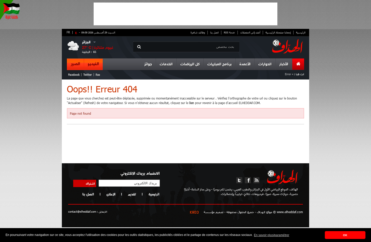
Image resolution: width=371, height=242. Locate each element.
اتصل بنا (214, 32)
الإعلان (110, 194)
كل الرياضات (190, 64)
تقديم (132, 194)
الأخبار (283, 64)
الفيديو (93, 64)
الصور (75, 64)
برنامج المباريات (219, 64)
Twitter (87, 74)
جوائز (148, 64)
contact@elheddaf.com (82, 211)
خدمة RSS (229, 32)
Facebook (74, 74)
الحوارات (265, 64)
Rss (98, 74)
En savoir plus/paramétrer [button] (271, 235)
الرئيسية (300, 32)
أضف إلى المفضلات (250, 32)
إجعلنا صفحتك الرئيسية (278, 32)
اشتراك (90, 183)
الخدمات (166, 64)
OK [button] (345, 235)
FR (68, 32)
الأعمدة (245, 64)
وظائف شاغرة (198, 32)
